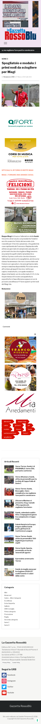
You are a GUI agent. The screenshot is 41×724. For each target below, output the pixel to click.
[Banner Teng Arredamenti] (20, 305)
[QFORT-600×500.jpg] (20, 123)
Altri (5, 592)
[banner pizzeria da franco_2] (20, 349)
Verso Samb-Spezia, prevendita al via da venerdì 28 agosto (23, 550)
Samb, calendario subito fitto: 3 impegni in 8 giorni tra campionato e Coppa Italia (26, 516)
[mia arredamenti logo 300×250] (20, 403)
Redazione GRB (8, 77)
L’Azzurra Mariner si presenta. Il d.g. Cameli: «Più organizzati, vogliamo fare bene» (25, 504)
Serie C (5, 59)
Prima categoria (10, 611)
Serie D (6, 625)
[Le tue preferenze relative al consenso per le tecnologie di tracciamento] (37, 720)
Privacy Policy (6, 662)
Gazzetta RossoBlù (20, 706)
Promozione (8, 614)
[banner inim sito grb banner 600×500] (20, 14)
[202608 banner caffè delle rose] (20, 377)
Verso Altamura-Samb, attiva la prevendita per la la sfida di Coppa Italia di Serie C (26, 480)
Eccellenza (8, 601)
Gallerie (7, 606)
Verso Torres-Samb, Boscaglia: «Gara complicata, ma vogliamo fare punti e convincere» (25, 492)
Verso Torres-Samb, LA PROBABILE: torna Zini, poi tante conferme (25, 468)
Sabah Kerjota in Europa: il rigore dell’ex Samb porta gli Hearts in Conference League (25, 527)
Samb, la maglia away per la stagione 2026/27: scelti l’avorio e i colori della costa (25, 572)
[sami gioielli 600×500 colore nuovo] (20, 220)
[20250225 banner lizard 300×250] (20, 151)
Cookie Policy (16, 662)
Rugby (6, 617)
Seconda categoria (11, 620)
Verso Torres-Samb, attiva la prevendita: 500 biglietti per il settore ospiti (25, 539)
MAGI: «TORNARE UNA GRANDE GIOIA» (18, 175)
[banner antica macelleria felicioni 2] (20, 191)
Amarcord (7, 595)
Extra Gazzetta (9, 603)
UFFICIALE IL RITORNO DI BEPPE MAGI (17, 170)
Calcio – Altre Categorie (12, 598)
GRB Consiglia (9, 609)
